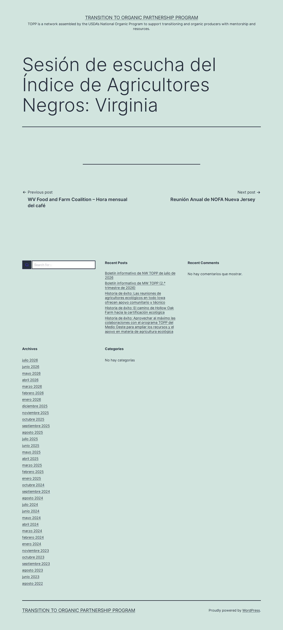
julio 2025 (30, 439)
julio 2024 (30, 505)
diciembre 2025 (35, 406)
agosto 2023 (32, 570)
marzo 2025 (32, 465)
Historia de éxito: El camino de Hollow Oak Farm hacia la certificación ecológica (139, 310)
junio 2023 (30, 577)
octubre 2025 (33, 419)
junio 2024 (30, 511)
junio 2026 (30, 367)
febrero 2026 (33, 393)
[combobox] (58, 264)
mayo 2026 (31, 373)
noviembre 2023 (35, 551)
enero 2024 (31, 544)
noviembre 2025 (35, 413)
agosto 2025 (32, 432)
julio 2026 (30, 360)
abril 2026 (30, 380)
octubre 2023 (33, 557)
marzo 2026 (32, 386)
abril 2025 (30, 459)
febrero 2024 (33, 537)
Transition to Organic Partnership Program (141, 17)
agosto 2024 (32, 498)
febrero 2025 (33, 472)
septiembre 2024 (36, 491)
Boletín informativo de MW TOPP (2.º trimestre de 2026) (135, 285)
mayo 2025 (31, 452)
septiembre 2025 (36, 426)
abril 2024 (30, 524)
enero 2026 (31, 399)
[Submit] (26, 265)
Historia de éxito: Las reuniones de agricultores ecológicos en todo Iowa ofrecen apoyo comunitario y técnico (135, 297)
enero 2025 (31, 478)
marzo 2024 (32, 531)
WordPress (251, 610)
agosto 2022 (32, 583)
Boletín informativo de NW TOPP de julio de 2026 (140, 275)
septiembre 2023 (36, 564)
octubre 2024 (33, 485)
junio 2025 (30, 446)
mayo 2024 (31, 518)
